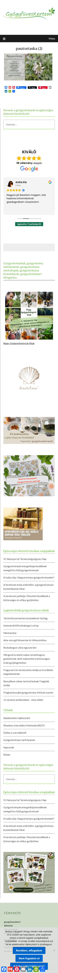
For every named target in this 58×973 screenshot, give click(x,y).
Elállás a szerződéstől (14, 732)
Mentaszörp (9, 632)
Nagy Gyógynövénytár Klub (18, 343)
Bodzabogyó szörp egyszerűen (19, 647)
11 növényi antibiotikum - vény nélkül (23, 699)
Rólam (6, 754)
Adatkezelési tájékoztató (16, 718)
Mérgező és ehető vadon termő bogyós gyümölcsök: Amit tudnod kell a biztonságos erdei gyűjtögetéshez (26, 658)
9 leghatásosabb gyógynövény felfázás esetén (28, 692)
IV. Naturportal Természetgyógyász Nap (24, 558)
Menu (52, 38)
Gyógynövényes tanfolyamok (19, 739)
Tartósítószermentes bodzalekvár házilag (25, 618)
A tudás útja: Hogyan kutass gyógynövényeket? (28, 577)
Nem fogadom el (29, 958)
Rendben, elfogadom (29, 950)
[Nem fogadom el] (54, 950)
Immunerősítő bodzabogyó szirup (21, 625)
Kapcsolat (8, 747)
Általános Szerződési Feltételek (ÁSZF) (24, 725)
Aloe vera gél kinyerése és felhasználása (24, 640)
